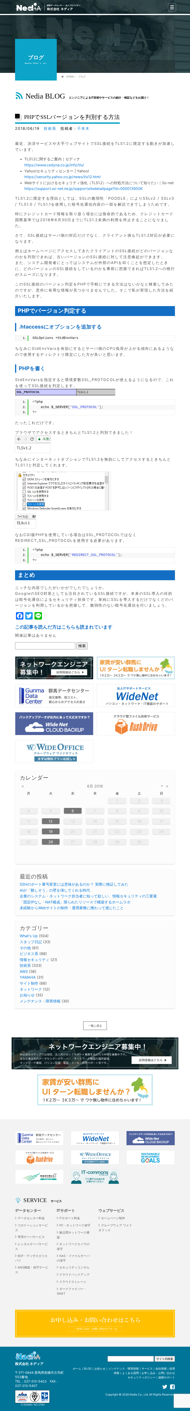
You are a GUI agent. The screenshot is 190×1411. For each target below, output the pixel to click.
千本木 (83, 128)
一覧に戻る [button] (95, 1025)
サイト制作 (29, 983)
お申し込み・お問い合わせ (158, 1373)
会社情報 (161, 1368)
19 (51, 831)
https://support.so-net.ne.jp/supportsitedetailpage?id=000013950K (83, 188)
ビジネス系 (29, 953)
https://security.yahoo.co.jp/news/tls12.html (62, 176)
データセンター (28, 1210)
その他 (25, 948)
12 (51, 821)
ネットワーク (31, 989)
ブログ (82, 76)
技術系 (50, 128)
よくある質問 (130, 1373)
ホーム (77, 1368)
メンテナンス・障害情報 (40, 1001)
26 (50, 842)
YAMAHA (28, 977)
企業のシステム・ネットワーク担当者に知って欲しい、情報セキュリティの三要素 (88, 896)
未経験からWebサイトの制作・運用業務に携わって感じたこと (72, 908)
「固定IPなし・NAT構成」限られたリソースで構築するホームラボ (75, 902)
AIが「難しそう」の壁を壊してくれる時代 (55, 890)
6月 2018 (95, 786)
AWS (24, 971)
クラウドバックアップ (74, 1274)
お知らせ (27, 995)
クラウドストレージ (72, 1282)
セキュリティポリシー (141, 1377)
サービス (147, 1368)
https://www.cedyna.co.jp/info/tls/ (54, 165)
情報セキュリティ (34, 959)
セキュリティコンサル (74, 1267)
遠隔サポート (166, 1377)
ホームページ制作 (113, 1218)
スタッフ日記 (31, 942)
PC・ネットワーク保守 (74, 1225)
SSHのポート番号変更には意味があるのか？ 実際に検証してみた (74, 884)
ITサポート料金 (69, 1218)
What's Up (29, 935)
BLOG (88, 1368)
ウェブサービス (111, 1210)
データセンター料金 (31, 1218)
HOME (70, 76)
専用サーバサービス (31, 1237)
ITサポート (66, 1210)
